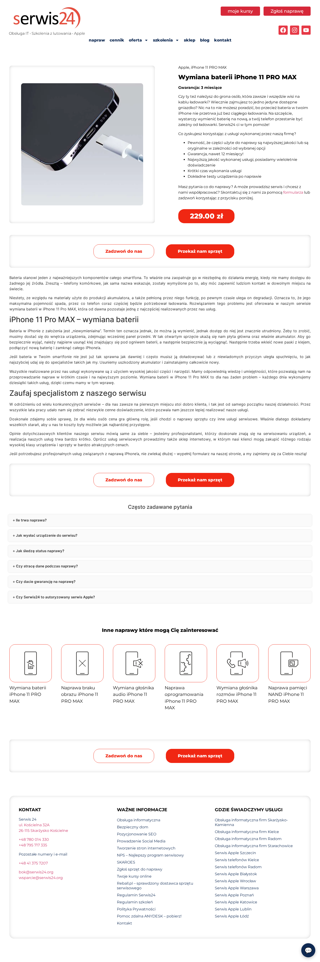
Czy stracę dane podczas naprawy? (47, 566)
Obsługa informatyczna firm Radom (248, 839)
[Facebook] (283, 30)
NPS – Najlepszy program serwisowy (150, 855)
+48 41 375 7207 (33, 863)
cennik (117, 40)
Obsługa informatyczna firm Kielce (247, 832)
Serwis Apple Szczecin (235, 853)
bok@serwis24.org (36, 872)
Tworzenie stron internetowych (146, 848)
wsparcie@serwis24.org (41, 877)
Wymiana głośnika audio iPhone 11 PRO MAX (133, 694)
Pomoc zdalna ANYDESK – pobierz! (149, 916)
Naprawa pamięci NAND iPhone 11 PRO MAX (287, 694)
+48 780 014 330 (34, 839)
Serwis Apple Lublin (233, 909)
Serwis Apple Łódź (232, 916)
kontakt (222, 40)
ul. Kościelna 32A (34, 825)
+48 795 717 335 (33, 845)
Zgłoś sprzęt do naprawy (139, 869)
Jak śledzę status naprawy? (40, 551)
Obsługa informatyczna (138, 820)
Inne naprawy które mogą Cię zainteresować (160, 630)
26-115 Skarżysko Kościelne (43, 830)
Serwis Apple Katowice (236, 902)
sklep (189, 40)
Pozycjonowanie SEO (136, 834)
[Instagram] (294, 30)
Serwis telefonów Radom (238, 867)
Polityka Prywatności (136, 909)
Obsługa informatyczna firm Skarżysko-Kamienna (251, 822)
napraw (97, 40)
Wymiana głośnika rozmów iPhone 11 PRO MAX (236, 694)
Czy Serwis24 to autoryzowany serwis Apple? (55, 597)
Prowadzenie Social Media (141, 841)
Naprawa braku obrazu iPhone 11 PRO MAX (79, 694)
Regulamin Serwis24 (136, 895)
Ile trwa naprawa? (31, 520)
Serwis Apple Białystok (236, 874)
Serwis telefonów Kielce (237, 860)
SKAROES (126, 862)
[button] (200, 251)
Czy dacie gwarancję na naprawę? (45, 581)
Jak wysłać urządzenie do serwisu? (46, 535)
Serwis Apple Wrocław (235, 881)
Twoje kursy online (134, 876)
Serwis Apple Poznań (234, 895)
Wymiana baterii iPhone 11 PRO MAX (27, 694)
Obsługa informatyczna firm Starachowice (254, 846)
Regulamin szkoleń (135, 902)
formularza (293, 192)
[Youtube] (306, 30)
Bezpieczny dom (132, 827)
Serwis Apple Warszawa (237, 888)
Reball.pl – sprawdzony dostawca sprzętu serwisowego (155, 885)
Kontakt (124, 923)
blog (204, 40)
